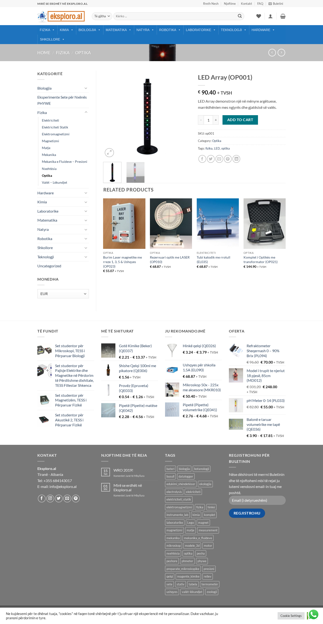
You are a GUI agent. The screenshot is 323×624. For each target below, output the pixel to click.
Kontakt (246, 3)
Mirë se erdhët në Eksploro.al (127, 487)
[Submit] (240, 16)
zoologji (212, 592)
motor (208, 545)
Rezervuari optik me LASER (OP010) (170, 259)
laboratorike (174, 522)
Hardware (261, 30)
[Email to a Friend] (219, 159)
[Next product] (272, 52)
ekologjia (205, 484)
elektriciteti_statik (178, 499)
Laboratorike (198, 30)
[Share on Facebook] (202, 159)
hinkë (211, 507)
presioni (209, 569)
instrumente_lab (177, 515)
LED (217, 148)
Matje (46, 148)
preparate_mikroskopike (182, 569)
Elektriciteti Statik (55, 127)
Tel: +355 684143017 (54, 480)
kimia (196, 515)
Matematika (116, 30)
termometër (209, 584)
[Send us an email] (67, 498)
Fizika (45, 30)
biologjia (184, 469)
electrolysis (174, 492)
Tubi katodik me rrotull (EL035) (213, 259)
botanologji (201, 469)
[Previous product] (281, 52)
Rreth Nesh (210, 3)
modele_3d (192, 545)
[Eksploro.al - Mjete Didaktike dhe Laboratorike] (61, 16)
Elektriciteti (50, 120)
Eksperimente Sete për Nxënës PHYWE (62, 100)
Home (43, 52)
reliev (207, 576)
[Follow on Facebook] (42, 498)
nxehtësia (173, 553)
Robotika (167, 30)
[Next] (183, 114)
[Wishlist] (258, 16)
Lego (190, 522)
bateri (170, 469)
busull (170, 476)
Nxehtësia (49, 169)
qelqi (169, 576)
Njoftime (230, 3)
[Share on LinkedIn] (236, 159)
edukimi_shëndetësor (180, 484)
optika (225, 148)
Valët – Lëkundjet (54, 182)
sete (169, 584)
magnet (203, 522)
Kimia (64, 30)
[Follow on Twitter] (59, 498)
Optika (83, 52)
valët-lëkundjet (192, 592)
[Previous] (111, 114)
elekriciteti (193, 492)
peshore (171, 561)
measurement (208, 530)
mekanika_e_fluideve (198, 538)
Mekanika (49, 155)
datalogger (186, 476)
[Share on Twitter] (211, 159)
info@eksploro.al (63, 486)
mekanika (173, 538)
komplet (209, 515)
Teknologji (231, 30)
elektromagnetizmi (179, 507)
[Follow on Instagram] (50, 498)
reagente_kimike (188, 576)
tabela (193, 584)
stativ (180, 584)
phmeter (187, 561)
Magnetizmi (50, 141)
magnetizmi (174, 530)
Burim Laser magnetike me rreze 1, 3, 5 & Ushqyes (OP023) (122, 261)
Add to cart (240, 120)
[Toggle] (86, 88)
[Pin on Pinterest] (228, 159)
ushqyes (172, 592)
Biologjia (87, 30)
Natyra (142, 30)
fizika (209, 148)
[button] (276, 3)
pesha (201, 553)
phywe (201, 561)
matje (190, 530)
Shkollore (50, 39)
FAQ (260, 3)
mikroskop (173, 545)
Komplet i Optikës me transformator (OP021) (261, 259)
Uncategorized (49, 266)
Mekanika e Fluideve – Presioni (64, 161)
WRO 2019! (123, 470)
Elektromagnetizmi (56, 134)
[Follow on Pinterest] (76, 498)
